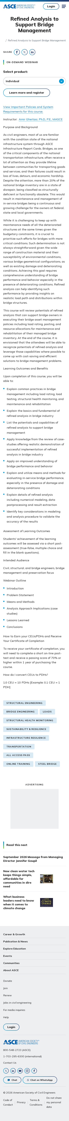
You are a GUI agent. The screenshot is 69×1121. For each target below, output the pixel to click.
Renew (7, 995)
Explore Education (14, 948)
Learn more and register (26, 92)
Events (7, 955)
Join (5, 988)
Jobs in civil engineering (17, 1002)
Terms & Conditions (36, 1102)
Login (51, 6)
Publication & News (15, 941)
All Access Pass (18, 755)
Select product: (15, 72)
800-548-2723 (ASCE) (17, 1050)
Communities (11, 963)
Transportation (18, 746)
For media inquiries (14, 1010)
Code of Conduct (8, 1102)
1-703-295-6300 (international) (22, 1056)
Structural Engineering (24, 703)
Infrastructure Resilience (26, 737)
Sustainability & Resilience (26, 729)
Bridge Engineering (20, 711)
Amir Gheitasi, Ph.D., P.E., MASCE (41, 119)
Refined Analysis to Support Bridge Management (37, 40)
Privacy (21, 1102)
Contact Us (9, 1062)
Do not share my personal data (54, 1102)
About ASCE (11, 970)
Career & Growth (14, 934)
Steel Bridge (47, 763)
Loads (47, 711)
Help (6, 1017)
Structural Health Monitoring (29, 720)
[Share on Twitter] (25, 52)
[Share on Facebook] (17, 52)
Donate (7, 980)
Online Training (18, 763)
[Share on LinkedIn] (32, 52)
